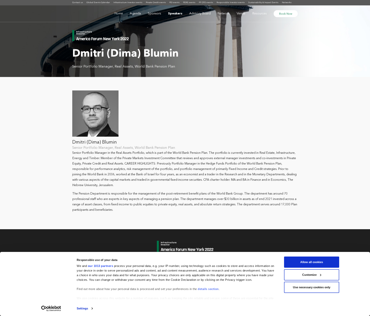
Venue (241, 13)
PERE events (189, 3)
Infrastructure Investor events (128, 3)
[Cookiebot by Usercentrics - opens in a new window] (51, 308)
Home (118, 13)
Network (224, 13)
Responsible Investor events (231, 3)
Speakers (175, 13)
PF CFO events (206, 3)
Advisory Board (200, 13)
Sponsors (154, 13)
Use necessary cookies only (311, 287)
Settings (82, 308)
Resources (259, 13)
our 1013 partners (100, 266)
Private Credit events (156, 3)
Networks (286, 3)
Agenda (135, 13)
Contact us (77, 3)
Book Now (285, 14)
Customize (309, 274)
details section (208, 289)
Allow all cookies (311, 262)
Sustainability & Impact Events (263, 3)
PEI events (174, 3)
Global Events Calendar (98, 3)
